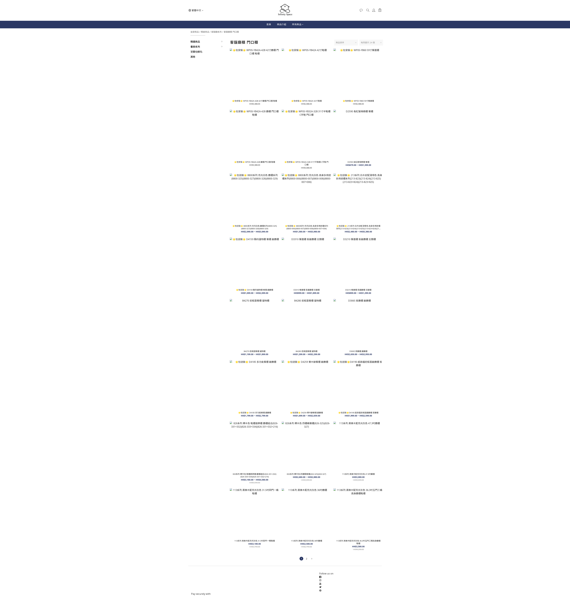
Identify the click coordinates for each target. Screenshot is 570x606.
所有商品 (296, 24)
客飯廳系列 (216, 31)
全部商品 (194, 31)
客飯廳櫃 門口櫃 (231, 31)
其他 (192, 56)
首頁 (268, 24)
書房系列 (195, 46)
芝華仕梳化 (196, 51)
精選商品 (205, 31)
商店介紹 (281, 24)
